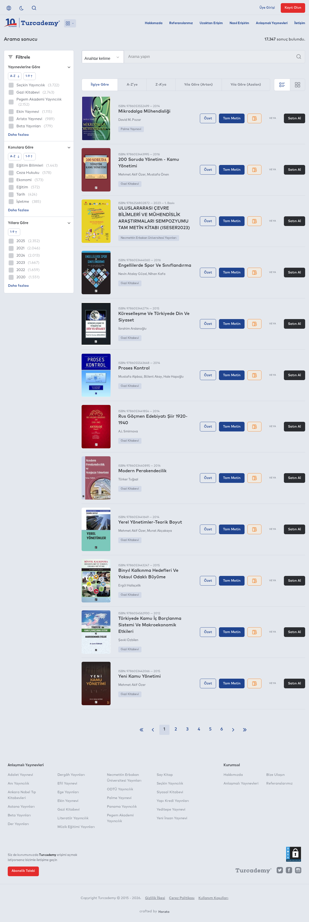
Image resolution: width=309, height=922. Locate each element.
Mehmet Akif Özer (132, 174)
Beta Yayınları (19, 815)
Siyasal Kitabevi (170, 792)
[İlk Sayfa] (141, 730)
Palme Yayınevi (131, 129)
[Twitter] (280, 871)
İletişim (299, 23)
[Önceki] (153, 730)
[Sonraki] (233, 730)
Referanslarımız (181, 23)
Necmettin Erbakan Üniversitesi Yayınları (148, 238)
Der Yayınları (18, 824)
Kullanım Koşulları (213, 898)
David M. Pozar (129, 120)
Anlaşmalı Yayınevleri (272, 23)
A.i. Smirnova (128, 431)
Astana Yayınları (21, 806)
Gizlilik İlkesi (155, 898)
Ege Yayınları (68, 792)
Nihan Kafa (156, 274)
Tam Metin (231, 118)
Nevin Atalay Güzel (132, 274)
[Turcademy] (251, 871)
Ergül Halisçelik (129, 585)
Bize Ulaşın (275, 775)
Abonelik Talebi (23, 871)
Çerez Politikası (182, 898)
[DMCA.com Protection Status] (293, 854)
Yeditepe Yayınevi (171, 809)
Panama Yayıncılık (122, 806)
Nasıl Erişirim (239, 23)
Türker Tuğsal (128, 479)
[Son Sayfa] (245, 730)
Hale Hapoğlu (173, 376)
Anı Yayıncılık (18, 783)
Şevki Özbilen (128, 640)
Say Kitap (165, 775)
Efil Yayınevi (67, 783)
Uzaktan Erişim (211, 23)
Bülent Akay (153, 376)
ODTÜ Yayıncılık (120, 789)
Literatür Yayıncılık (72, 818)
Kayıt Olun (293, 7)
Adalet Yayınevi (20, 775)
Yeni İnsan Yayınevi (172, 818)
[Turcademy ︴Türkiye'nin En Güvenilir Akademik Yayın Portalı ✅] (32, 23)
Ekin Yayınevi (67, 801)
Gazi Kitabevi (130, 184)
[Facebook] (289, 871)
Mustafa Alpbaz (130, 376)
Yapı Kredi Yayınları (173, 801)
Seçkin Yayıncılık (170, 783)
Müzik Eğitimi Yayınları (76, 827)
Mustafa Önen (158, 174)
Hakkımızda (153, 23)
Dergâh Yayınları (71, 775)
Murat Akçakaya (159, 531)
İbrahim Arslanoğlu (132, 328)
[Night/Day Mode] (21, 8)
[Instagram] (298, 871)
